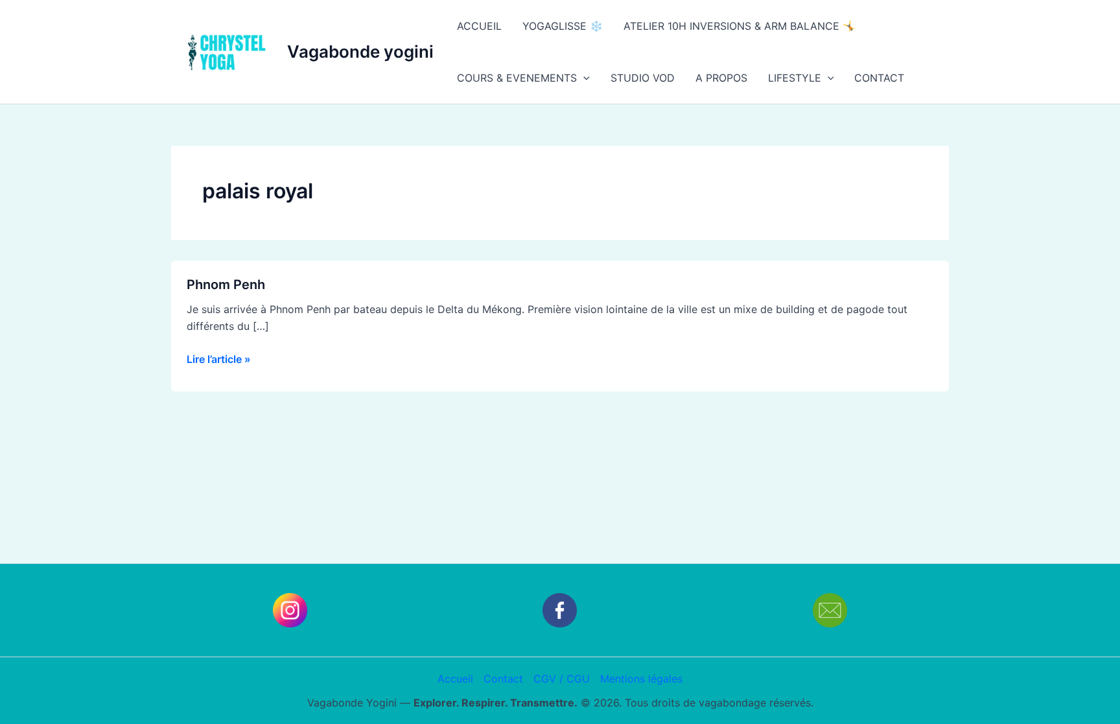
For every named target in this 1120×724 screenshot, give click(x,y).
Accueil (455, 678)
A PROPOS (721, 77)
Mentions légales (641, 678)
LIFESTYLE (794, 77)
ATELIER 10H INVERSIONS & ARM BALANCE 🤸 (740, 25)
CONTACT (879, 77)
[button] (583, 78)
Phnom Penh (226, 284)
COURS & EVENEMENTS (517, 77)
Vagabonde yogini (360, 51)
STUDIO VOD (643, 77)
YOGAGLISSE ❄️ (562, 25)
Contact (503, 678)
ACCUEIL (479, 25)
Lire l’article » (219, 358)
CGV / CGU (561, 678)
